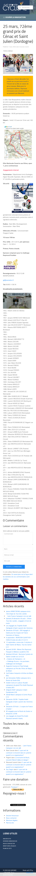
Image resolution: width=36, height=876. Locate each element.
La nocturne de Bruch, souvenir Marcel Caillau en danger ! (18, 758)
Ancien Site (7, 839)
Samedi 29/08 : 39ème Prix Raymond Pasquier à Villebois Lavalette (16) (18, 650)
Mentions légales (12, 820)
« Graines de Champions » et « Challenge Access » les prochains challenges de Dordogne (17, 661)
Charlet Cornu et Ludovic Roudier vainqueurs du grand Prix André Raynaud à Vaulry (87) (19, 685)
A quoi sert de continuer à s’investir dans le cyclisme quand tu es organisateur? (18, 752)
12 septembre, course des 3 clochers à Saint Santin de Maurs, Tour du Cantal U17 (19, 644)
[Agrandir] (30, 57)
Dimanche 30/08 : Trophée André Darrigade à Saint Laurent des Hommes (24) (19, 701)
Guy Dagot (9, 769)
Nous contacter (11, 818)
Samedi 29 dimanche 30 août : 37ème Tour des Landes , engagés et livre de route (18, 620)
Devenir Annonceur (12, 815)
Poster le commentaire (14, 567)
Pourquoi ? (14, 787)
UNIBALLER (29, 872)
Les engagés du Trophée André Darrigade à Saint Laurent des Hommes (19, 626)
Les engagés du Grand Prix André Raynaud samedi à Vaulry (17, 717)
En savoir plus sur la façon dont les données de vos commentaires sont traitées (18, 576)
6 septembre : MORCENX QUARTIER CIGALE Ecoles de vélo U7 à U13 (18, 638)
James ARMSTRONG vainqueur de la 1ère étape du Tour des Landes (18, 612)
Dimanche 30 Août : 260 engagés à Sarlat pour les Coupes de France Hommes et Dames (18, 632)
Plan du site (10, 823)
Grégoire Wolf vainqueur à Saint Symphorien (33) (16, 691)
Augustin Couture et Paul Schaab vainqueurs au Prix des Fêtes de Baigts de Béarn (19, 668)
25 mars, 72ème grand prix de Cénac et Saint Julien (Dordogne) (18, 33)
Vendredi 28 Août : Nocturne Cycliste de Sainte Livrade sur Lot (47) (19, 655)
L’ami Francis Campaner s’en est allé (18, 616)
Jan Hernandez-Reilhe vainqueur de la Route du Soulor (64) (18, 679)
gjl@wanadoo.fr (8, 280)
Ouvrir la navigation (15, 17)
